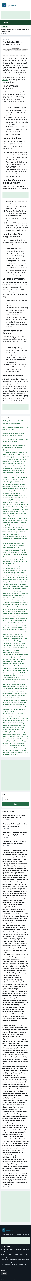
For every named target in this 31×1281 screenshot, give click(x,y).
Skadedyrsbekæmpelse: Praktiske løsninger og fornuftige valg (15, 30)
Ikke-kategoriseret (19, 39)
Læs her (5, 80)
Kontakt (4, 1273)
